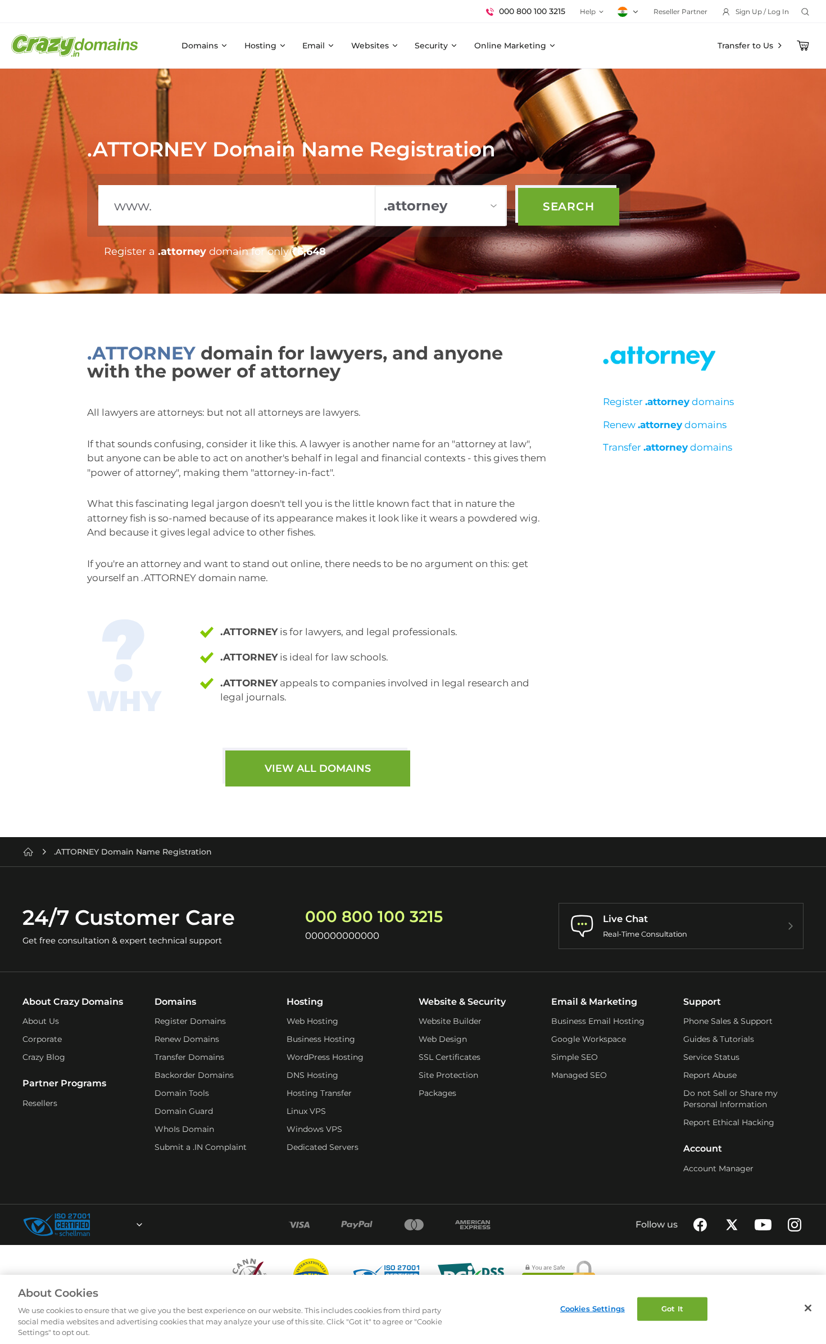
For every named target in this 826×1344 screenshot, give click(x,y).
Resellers (39, 1103)
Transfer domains (667, 447)
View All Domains (318, 768)
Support (702, 1001)
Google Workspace (588, 1039)
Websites (370, 46)
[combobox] (109, 1224)
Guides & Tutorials (718, 1039)
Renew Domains (187, 1039)
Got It (672, 1308)
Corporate (42, 1039)
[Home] (28, 851)
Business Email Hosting (598, 1021)
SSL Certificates (449, 1057)
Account (702, 1148)
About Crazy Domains (72, 1001)
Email (313, 46)
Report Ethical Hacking (728, 1122)
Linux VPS (306, 1111)
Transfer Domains (189, 1057)
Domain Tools (182, 1093)
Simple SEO (574, 1057)
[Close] (808, 1308)
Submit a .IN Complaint (201, 1147)
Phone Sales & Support (728, 1021)
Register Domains (190, 1021)
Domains (199, 46)
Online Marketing (510, 46)
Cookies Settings (592, 1308)
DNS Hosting (312, 1075)
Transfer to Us (745, 46)
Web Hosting (312, 1021)
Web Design (443, 1039)
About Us (40, 1021)
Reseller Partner (680, 11)
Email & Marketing (594, 1001)
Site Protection (448, 1075)
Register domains (668, 401)
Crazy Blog (43, 1057)
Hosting (260, 46)
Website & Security (462, 1001)
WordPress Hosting (325, 1057)
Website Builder (450, 1021)
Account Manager (718, 1168)
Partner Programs (64, 1083)
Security (431, 46)
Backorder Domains (194, 1075)
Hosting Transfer (319, 1093)
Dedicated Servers (322, 1147)
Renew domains (665, 424)
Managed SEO (579, 1075)
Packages (437, 1093)
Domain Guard (184, 1111)
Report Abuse (710, 1075)
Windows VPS (314, 1129)
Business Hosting (321, 1039)
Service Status (711, 1057)
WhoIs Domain (184, 1129)
